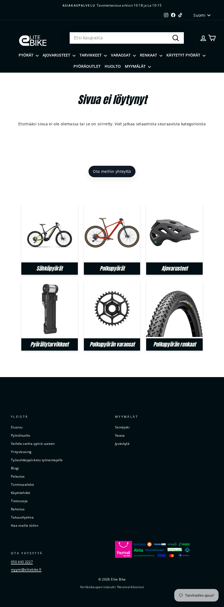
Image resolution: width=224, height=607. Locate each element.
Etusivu (16, 427)
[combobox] (126, 38)
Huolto (113, 66)
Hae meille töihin (24, 525)
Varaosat (121, 55)
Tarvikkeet (91, 55)
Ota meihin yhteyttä (112, 171)
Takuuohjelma (22, 517)
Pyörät (26, 55)
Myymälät (136, 66)
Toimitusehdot (22, 484)
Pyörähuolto (20, 435)
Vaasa (120, 435)
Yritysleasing (21, 451)
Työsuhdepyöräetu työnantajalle (37, 460)
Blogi (15, 468)
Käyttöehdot (20, 492)
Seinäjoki (122, 427)
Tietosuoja (19, 501)
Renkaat (149, 55)
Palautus (18, 476)
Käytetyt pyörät (183, 55)
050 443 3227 (22, 561)
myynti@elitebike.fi (26, 569)
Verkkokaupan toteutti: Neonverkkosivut (112, 587)
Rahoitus (18, 509)
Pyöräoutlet (87, 66)
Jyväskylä (122, 443)
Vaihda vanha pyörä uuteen (33, 443)
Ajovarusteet (57, 55)
